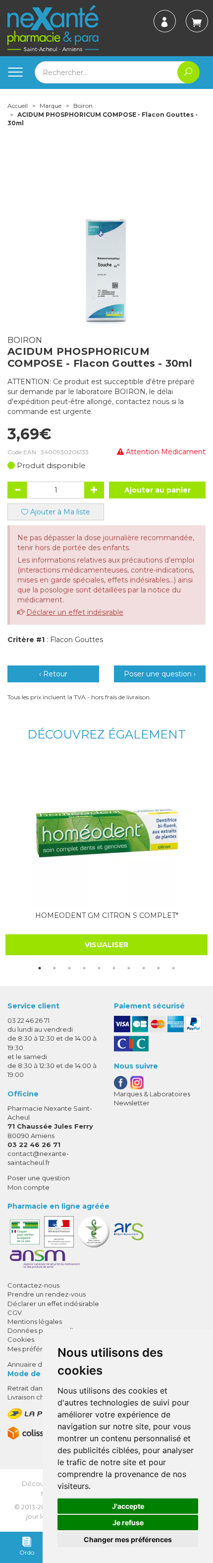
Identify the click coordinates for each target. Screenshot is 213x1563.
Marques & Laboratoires (152, 1094)
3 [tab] (69, 968)
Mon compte (28, 1187)
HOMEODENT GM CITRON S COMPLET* (106, 915)
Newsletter (132, 1103)
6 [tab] (114, 968)
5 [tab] (99, 968)
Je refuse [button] (128, 1522)
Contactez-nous (33, 1285)
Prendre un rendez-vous (46, 1294)
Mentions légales (34, 1321)
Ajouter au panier (157, 490)
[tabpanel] (106, 857)
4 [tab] (84, 968)
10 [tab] (173, 968)
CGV (14, 1312)
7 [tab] (129, 968)
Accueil (17, 105)
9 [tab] (158, 968)
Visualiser (106, 944)
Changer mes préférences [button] (128, 1539)
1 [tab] (40, 968)
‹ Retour (53, 673)
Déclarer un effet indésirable (74, 612)
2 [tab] (54, 968)
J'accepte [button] (128, 1506)
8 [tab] (144, 968)
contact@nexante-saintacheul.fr (38, 1157)
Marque (50, 105)
